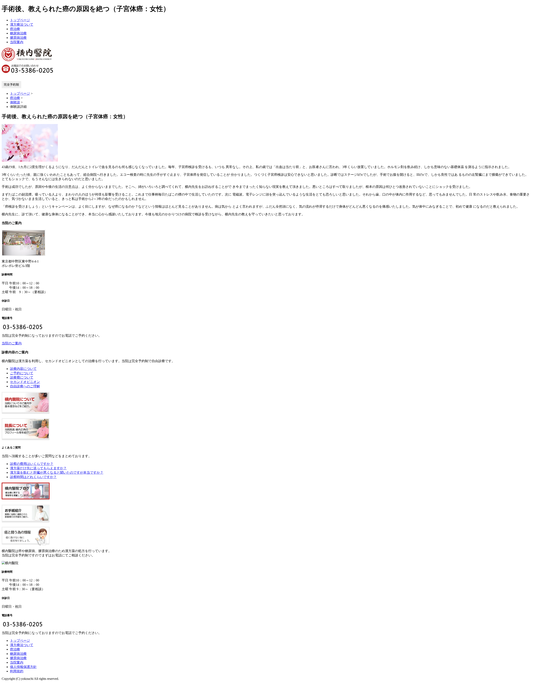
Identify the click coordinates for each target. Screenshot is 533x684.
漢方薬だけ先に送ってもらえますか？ (38, 468)
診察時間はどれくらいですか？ (33, 477)
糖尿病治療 (18, 33)
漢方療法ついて (21, 24)
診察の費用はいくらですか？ (31, 464)
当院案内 (16, 42)
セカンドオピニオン (25, 382)
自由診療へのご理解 (25, 386)
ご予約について (21, 373)
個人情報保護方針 (23, 667)
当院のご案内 (12, 343)
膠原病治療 (18, 37)
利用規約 (16, 671)
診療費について (21, 377)
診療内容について (23, 368)
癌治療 (15, 29)
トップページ (20, 20)
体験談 (15, 102)
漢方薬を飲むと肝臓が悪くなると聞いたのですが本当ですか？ (56, 472)
